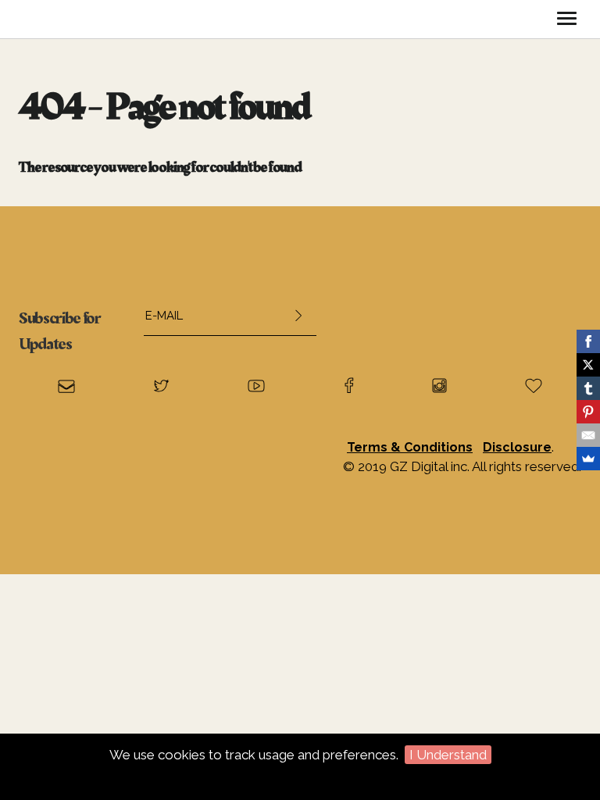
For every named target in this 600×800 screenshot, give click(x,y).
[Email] (588, 435)
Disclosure (517, 447)
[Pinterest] (588, 411)
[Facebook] (588, 341)
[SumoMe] (588, 458)
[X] (588, 365)
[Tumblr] (588, 388)
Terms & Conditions (410, 447)
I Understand (448, 754)
